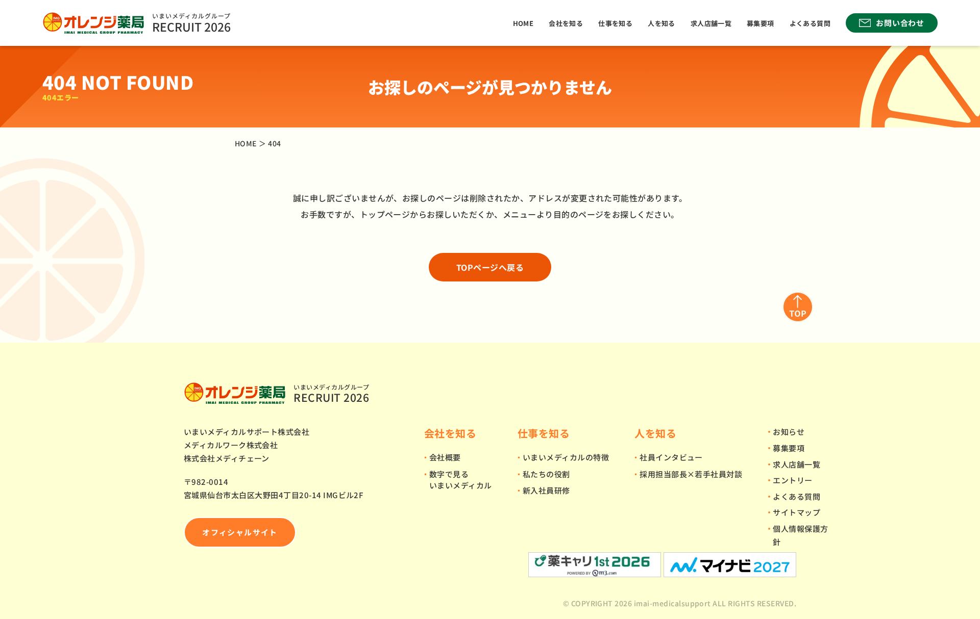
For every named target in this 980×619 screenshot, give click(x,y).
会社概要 (445, 457)
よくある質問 (810, 23)
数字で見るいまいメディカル (460, 480)
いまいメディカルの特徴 (566, 457)
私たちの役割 (546, 474)
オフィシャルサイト (239, 532)
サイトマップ (796, 512)
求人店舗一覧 (711, 23)
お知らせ (788, 431)
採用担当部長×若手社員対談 (691, 474)
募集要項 (760, 23)
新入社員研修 (546, 490)
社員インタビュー (671, 457)
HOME (523, 23)
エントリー (792, 480)
